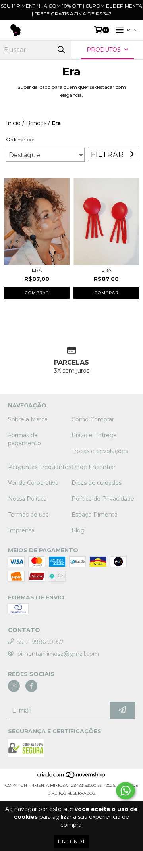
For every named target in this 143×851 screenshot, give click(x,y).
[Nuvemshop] (71, 777)
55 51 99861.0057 (40, 641)
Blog (78, 530)
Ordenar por (20, 139)
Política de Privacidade (103, 498)
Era (37, 270)
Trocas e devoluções (100, 451)
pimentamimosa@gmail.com (58, 653)
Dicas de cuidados (97, 482)
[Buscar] (61, 50)
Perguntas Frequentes (39, 467)
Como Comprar (93, 419)
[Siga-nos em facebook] (31, 686)
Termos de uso (28, 514)
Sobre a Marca (28, 419)
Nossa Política (27, 498)
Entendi (71, 841)
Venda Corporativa (33, 482)
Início (13, 123)
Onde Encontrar (94, 467)
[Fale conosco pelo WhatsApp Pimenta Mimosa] (125, 790)
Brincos (36, 123)
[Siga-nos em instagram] (14, 686)
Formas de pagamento (24, 439)
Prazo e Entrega (94, 435)
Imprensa (21, 530)
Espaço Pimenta (95, 514)
